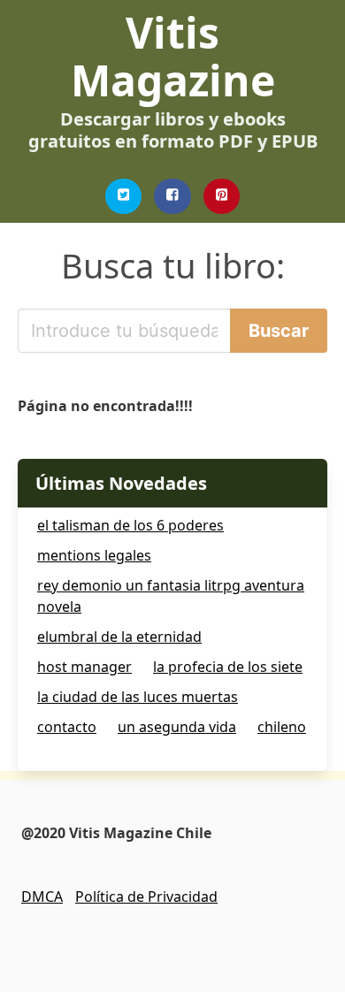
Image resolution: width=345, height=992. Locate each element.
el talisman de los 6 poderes (130, 525)
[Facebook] (172, 196)
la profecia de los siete (228, 666)
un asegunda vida (177, 726)
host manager (84, 666)
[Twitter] (123, 196)
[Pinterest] (222, 196)
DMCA (42, 896)
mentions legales (94, 555)
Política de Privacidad (146, 896)
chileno (281, 726)
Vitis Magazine (173, 56)
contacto (66, 726)
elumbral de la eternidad (119, 636)
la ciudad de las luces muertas (137, 696)
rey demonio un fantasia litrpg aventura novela (170, 596)
